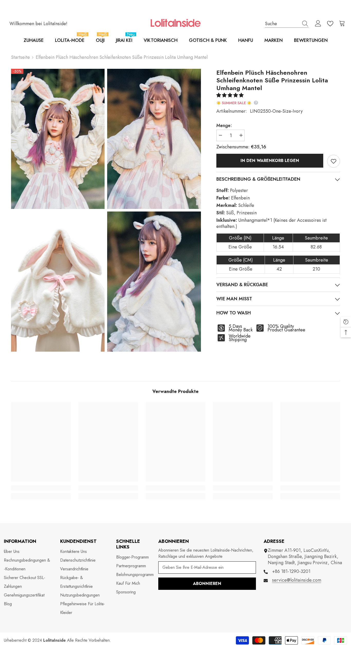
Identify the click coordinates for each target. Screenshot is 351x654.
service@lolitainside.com (296, 580)
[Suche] (287, 24)
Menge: (224, 125)
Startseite (20, 57)
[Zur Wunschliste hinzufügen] (333, 161)
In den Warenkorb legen (270, 161)
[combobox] (282, 23)
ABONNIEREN (207, 583)
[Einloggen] (318, 24)
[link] (41, 488)
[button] (230, 95)
